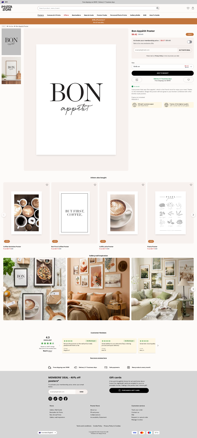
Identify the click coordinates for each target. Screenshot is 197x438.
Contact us (135, 412)
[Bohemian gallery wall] (98, 289)
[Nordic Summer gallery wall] (162, 289)
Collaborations (95, 415)
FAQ (133, 415)
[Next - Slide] (193, 214)
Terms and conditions (84, 426)
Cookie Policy (97, 426)
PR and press (94, 412)
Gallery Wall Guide (56, 410)
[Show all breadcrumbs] (4, 26)
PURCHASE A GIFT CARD (131, 390)
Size (133, 63)
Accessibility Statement (98, 417)
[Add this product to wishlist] (188, 79)
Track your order (137, 410)
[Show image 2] (11, 70)
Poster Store (103, 432)
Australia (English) (47, 432)
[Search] (158, 8)
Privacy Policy (159, 56)
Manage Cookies (137, 420)
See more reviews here (98, 358)
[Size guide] (137, 79)
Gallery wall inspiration (57, 417)
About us (93, 410)
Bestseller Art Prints (56, 412)
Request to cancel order (140, 417)
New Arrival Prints (55, 415)
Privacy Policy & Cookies (112, 426)
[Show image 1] (11, 41)
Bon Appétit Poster (22, 26)
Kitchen (11, 26)
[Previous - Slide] (3, 214)
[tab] (188, 8)
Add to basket (163, 73)
